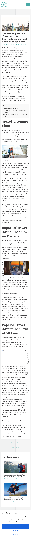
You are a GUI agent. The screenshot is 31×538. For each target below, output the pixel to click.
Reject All (15, 534)
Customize (15, 530)
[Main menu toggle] (28, 4)
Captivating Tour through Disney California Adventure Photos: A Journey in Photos (15, 498)
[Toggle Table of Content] (25, 106)
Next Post (15, 447)
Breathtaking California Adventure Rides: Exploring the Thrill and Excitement (15, 476)
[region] (15, 524)
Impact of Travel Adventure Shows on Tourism (15, 111)
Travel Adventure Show (11, 108)
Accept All (15, 525)
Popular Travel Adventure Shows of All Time (15, 115)
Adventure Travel (8, 44)
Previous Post (15, 443)
